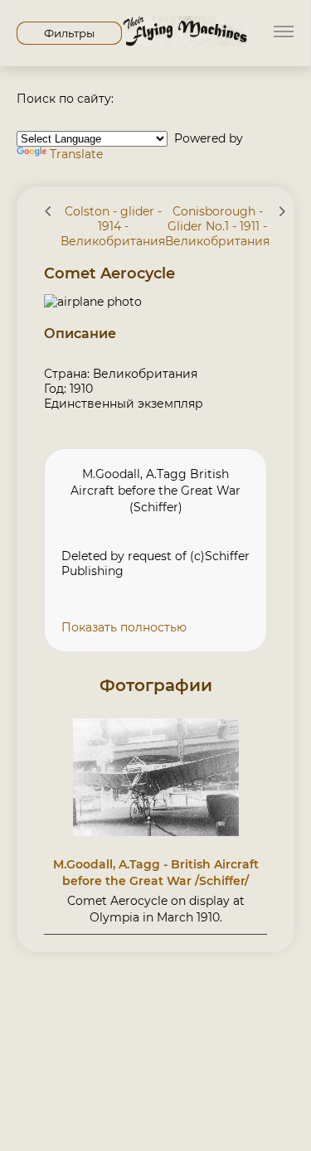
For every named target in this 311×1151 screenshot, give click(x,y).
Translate (76, 154)
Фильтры (69, 33)
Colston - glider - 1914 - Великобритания (113, 226)
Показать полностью (124, 627)
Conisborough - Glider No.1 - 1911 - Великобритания (217, 226)
